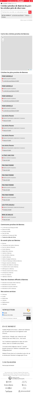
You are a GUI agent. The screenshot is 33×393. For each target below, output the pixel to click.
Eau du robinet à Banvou (8, 247)
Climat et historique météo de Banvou (12, 261)
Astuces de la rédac (8, 315)
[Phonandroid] (24, 391)
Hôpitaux (4, 304)
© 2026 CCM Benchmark (24, 375)
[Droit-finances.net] (24, 385)
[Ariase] (8, 391)
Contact (15, 372)
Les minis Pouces (8, 116)
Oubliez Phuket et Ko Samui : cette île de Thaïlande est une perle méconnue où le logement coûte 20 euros (16, 331)
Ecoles (4, 296)
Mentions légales (7, 375)
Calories (4, 300)
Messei (27, 15)
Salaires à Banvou (6, 253)
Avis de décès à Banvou (8, 255)
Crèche (5, 3)
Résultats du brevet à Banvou (9, 286)
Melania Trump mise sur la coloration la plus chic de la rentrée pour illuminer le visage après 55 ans (16, 354)
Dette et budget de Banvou (9, 259)
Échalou (4, 17)
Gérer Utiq (27, 373)
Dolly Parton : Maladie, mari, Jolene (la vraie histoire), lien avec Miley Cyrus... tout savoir (14, 337)
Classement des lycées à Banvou (10, 245)
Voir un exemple (27, 313)
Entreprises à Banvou (7, 272)
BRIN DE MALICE (7, 215)
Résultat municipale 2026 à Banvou (11, 282)
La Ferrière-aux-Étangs (18, 15)
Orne (10, 3)
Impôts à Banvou (6, 257)
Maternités (5, 298)
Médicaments (5, 302)
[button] (3, 38)
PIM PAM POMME (8, 165)
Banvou (4, 243)
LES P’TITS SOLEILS (8, 205)
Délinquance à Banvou (8, 268)
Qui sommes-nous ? (9, 372)
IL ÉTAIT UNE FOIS (8, 155)
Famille (5, 313)
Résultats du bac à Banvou (9, 284)
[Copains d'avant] (8, 388)
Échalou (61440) (7, 209)
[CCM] (8, 382)
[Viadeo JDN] (24, 388)
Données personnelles (8, 373)
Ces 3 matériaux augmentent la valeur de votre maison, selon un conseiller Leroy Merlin (14, 342)
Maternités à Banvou (7, 251)
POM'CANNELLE (7, 76)
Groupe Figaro (15, 375)
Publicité (20, 372)
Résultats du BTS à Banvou (9, 288)
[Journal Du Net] (24, 382)
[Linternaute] (8, 385)
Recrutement (25, 372)
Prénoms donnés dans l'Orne (9, 270)
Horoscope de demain (8, 365)
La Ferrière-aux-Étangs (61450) (11, 81)
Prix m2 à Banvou (6, 274)
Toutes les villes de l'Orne (9, 237)
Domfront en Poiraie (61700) (9, 235)
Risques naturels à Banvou (9, 263)
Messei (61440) (7, 120)
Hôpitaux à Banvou (7, 276)
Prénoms (4, 294)
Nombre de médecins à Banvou (10, 265)
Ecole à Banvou (6, 249)
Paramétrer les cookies (19, 373)
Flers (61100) (6, 160)
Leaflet (30, 69)
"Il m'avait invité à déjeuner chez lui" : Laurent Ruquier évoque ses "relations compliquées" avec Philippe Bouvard (15, 348)
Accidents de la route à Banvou (10, 266)
